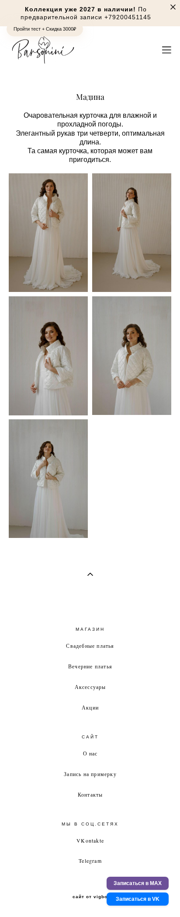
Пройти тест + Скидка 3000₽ (45, 29)
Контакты (90, 794)
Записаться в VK (137, 899)
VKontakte (90, 840)
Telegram (90, 860)
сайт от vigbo (90, 897)
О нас (90, 753)
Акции (90, 707)
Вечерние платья (90, 666)
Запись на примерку (90, 773)
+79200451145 (127, 17)
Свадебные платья (90, 645)
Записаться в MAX (138, 883)
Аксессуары (90, 686)
